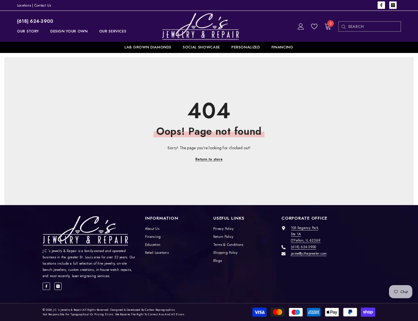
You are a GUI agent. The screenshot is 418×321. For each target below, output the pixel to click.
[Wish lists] (314, 26)
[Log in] (301, 26)
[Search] (343, 26)
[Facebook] (381, 5)
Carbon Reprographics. (160, 310)
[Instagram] (393, 5)
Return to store (209, 159)
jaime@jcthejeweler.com (308, 253)
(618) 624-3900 (35, 21)
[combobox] (374, 26)
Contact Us (42, 5)
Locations (24, 5)
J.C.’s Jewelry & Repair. (68, 310)
